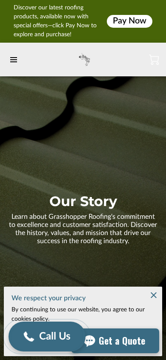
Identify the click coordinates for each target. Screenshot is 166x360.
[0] (154, 60)
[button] (47, 336)
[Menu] (13, 60)
